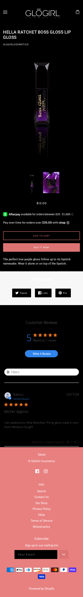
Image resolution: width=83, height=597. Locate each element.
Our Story (41, 503)
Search (41, 491)
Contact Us (41, 497)
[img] (37, 471)
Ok (63, 554)
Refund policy (41, 526)
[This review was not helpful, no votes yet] (75, 442)
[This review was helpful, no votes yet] (68, 442)
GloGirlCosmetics (16, 44)
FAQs (41, 515)
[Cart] (78, 12)
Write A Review (42, 354)
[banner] (41, 12)
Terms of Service (42, 520)
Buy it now (41, 247)
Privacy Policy (42, 509)
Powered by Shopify (41, 588)
